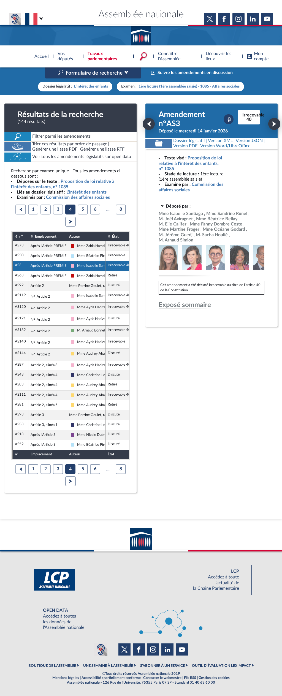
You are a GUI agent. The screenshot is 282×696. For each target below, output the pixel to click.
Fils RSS (190, 677)
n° (21, 236)
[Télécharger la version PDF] (229, 119)
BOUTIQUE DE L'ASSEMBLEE (52, 665)
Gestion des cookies (214, 677)
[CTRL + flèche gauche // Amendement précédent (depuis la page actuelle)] (149, 124)
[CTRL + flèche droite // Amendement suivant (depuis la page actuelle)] (274, 124)
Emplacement (45, 236)
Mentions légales (65, 677)
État (115, 236)
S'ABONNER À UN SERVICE (162, 665)
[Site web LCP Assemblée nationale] (141, 580)
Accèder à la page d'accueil (141, 33)
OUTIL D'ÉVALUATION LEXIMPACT (221, 665)
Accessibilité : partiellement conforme (111, 677)
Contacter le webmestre (162, 677)
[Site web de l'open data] (141, 619)
